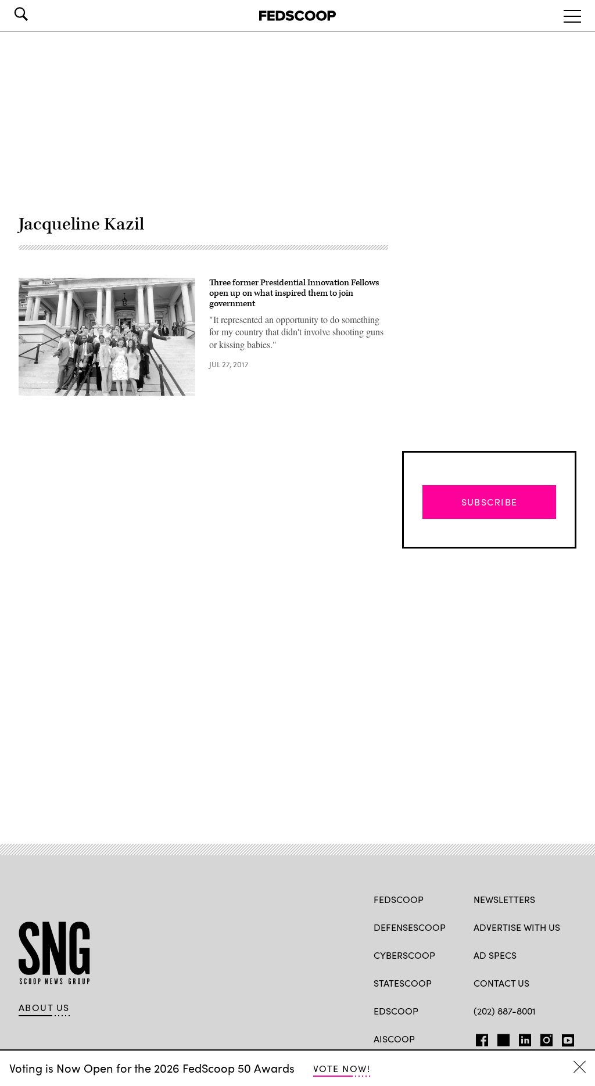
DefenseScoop (410, 927)
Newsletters (504, 899)
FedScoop (399, 899)
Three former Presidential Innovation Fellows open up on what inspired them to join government (294, 293)
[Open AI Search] (37, 14)
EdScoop (396, 1011)
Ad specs (495, 955)
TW (501, 1038)
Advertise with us (517, 927)
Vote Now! (341, 1068)
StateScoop (403, 983)
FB (479, 1038)
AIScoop (394, 1039)
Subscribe (489, 502)
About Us (44, 1007)
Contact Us (501, 983)
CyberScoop (404, 955)
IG (543, 1038)
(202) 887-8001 (505, 1011)
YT (565, 1038)
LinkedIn (525, 1038)
